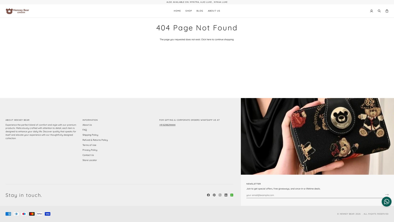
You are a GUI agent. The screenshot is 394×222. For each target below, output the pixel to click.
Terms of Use (89, 145)
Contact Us (88, 155)
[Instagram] (220, 195)
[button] (188, 11)
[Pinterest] (214, 195)
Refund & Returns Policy (95, 139)
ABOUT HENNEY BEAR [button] (18, 120)
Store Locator (89, 160)
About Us (87, 124)
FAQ (84, 129)
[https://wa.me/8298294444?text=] (231, 195)
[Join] (385, 194)
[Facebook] (208, 195)
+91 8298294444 (167, 124)
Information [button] (90, 120)
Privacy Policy (89, 149)
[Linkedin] (226, 195)
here (209, 39)
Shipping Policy (90, 134)
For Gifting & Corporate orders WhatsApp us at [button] (189, 120)
